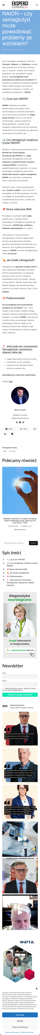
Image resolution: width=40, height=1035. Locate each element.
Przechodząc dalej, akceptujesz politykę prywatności (19, 689)
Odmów (20, 1021)
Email (4, 681)
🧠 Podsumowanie (14, 576)
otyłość (13, 451)
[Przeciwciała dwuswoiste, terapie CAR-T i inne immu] (20, 729)
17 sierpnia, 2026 (26, 526)
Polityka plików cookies (12, 1032)
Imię (4, 673)
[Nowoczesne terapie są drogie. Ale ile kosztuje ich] (20, 839)
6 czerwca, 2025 (19, 50)
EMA (29, 156)
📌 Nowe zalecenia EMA (17, 569)
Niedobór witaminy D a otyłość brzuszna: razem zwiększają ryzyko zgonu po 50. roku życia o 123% (20, 521)
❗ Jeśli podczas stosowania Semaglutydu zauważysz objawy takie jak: (20, 582)
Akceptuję (20, 1015)
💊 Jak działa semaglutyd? (18, 573)
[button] (37, 988)
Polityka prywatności (27, 1032)
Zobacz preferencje (20, 1027)
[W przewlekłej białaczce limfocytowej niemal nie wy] (20, 766)
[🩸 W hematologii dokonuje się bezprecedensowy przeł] (20, 875)
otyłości (5, 291)
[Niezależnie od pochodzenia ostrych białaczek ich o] (20, 802)
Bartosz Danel (7, 50)
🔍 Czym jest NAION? (16, 559)
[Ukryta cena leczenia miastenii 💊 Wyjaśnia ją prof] (20, 912)
